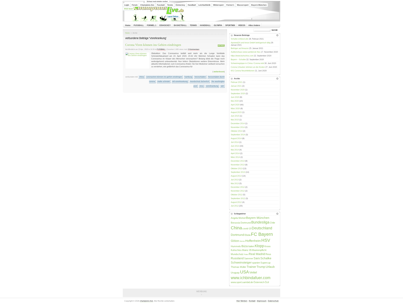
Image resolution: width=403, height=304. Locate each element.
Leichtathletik (204, 5)
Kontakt (252, 301)
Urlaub (270, 266)
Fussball (161, 5)
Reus (268, 254)
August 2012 (236, 202)
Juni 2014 (235, 146)
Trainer (251, 266)
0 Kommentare (193, 49)
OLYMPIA (218, 25)
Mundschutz (237, 254)
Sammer (248, 258)
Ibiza (244, 246)
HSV (265, 240)
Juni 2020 (235, 97)
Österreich (258, 282)
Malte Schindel (163, 81)
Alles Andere (254, 25)
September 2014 (238, 135)
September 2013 (238, 172)
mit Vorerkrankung (180, 81)
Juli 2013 (235, 180)
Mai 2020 (235, 101)
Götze (235, 240)
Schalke (265, 258)
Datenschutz (273, 301)
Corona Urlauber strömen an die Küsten (248, 67)
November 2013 (238, 165)
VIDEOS (241, 25)
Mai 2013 (235, 183)
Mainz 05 (247, 250)
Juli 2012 (235, 206)
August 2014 (236, 138)
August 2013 (236, 176)
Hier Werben (241, 301)
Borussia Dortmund (241, 222)
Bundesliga (260, 222)
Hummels (236, 246)
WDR (222, 86)
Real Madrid (257, 254)
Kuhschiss (236, 250)
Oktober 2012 (236, 195)
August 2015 (236, 112)
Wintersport (218, 5)
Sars (257, 258)
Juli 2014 (235, 142)
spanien (256, 262)
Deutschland (262, 228)
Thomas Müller (238, 267)
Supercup (265, 262)
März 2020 (235, 108)
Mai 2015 (235, 120)
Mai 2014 (235, 150)
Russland (237, 258)
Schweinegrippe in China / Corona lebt (247, 63)
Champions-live (147, 5)
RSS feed (128, 9)
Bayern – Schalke (238, 59)
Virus (201, 86)
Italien (251, 246)
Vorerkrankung (212, 86)
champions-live (146, 301)
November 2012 (238, 191)
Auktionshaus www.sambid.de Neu (246, 52)
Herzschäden (200, 77)
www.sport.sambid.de (242, 282)
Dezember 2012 (238, 187)
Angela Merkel (238, 218)
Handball (192, 5)
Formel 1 (230, 5)
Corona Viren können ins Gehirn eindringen (153, 44)
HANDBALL (205, 25)
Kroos (267, 246)
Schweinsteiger (241, 262)
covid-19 (246, 228)
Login (126, 5)
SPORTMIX (230, 25)
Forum (135, 5)
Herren (242, 241)
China (141, 77)
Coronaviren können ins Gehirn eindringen (164, 77)
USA (244, 272)
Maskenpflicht (259, 250)
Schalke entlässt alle (239, 39)
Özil (267, 282)
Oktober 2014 (236, 131)
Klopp (259, 246)
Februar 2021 (236, 82)
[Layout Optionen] (171, 16)
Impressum (261, 301)
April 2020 (235, 105)
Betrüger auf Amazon (240, 48)
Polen (246, 254)
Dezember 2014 (238, 123)
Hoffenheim (253, 240)
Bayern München (259, 5)
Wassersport (243, 5)
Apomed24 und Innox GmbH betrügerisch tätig (250, 43)
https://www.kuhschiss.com (242, 56)
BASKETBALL (180, 25)
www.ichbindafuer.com (250, 277)
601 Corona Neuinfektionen (243, 71)
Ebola (247, 235)
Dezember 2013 (238, 161)
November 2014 (238, 127)
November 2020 (238, 90)
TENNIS (193, 25)
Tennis (170, 5)
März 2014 (235, 157)
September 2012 (238, 198)
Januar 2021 (236, 86)
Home (128, 25)
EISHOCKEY (165, 25)
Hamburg (188, 77)
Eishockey (180, 5)
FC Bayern (262, 234)
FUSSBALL (139, 25)
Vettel (253, 272)
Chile (272, 222)
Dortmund (237, 234)
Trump (261, 266)
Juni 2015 (235, 116)
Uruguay (235, 272)
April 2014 (235, 153)
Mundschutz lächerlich (199, 81)
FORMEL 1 (151, 25)
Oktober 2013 (236, 168)
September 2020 (238, 93)
